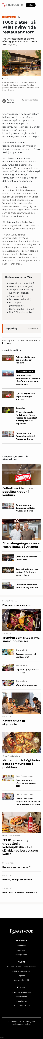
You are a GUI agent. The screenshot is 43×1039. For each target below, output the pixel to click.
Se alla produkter (21, 954)
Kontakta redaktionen (21, 992)
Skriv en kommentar (31, 340)
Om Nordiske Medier (21, 1005)
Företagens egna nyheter (16, 605)
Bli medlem (21, 946)
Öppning (10, 17)
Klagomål (21, 976)
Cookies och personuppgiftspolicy (21, 967)
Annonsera (21, 950)
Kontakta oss (21, 997)
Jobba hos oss (21, 1001)
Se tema (32, 328)
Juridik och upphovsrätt (21, 971)
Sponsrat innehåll (21, 980)
